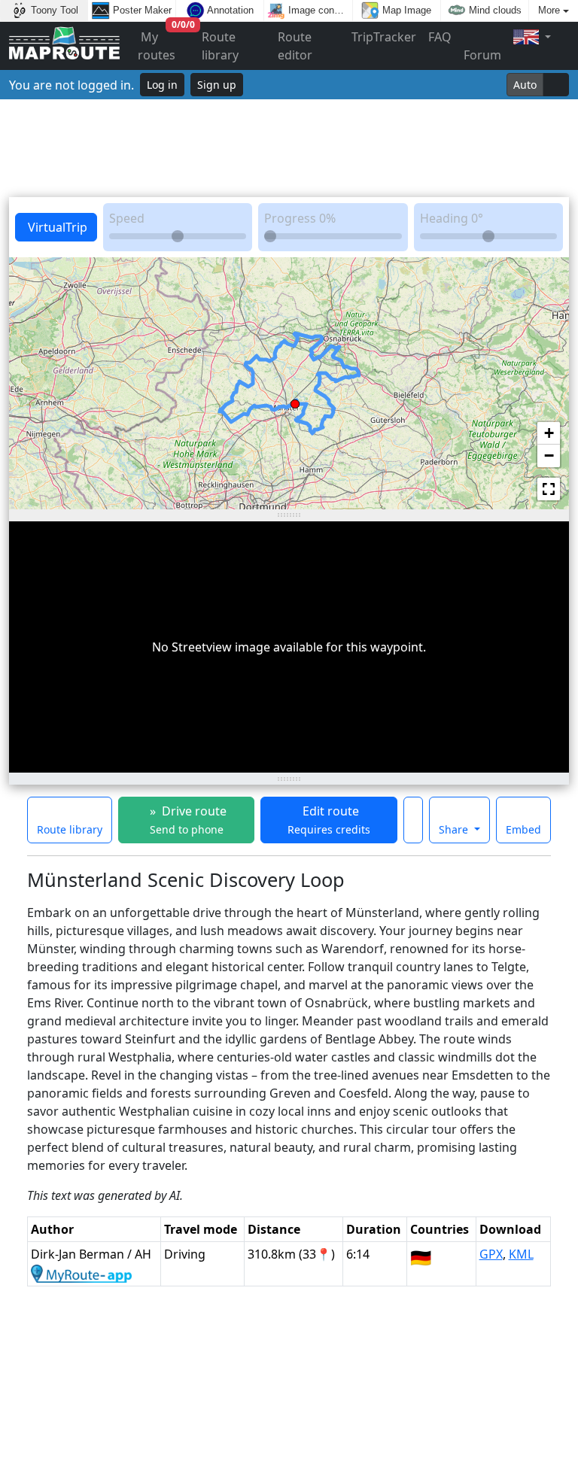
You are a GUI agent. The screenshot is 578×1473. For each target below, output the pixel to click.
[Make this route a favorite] (413, 820)
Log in (162, 84)
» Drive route (187, 820)
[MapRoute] (64, 46)
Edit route (328, 820)
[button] (295, 401)
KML (521, 1254)
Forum (482, 55)
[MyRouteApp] (81, 1272)
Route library (220, 46)
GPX (491, 1254)
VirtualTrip (56, 227)
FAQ (440, 37)
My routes (166, 42)
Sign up (216, 84)
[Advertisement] (289, 148)
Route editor (295, 46)
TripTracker (383, 37)
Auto (525, 84)
